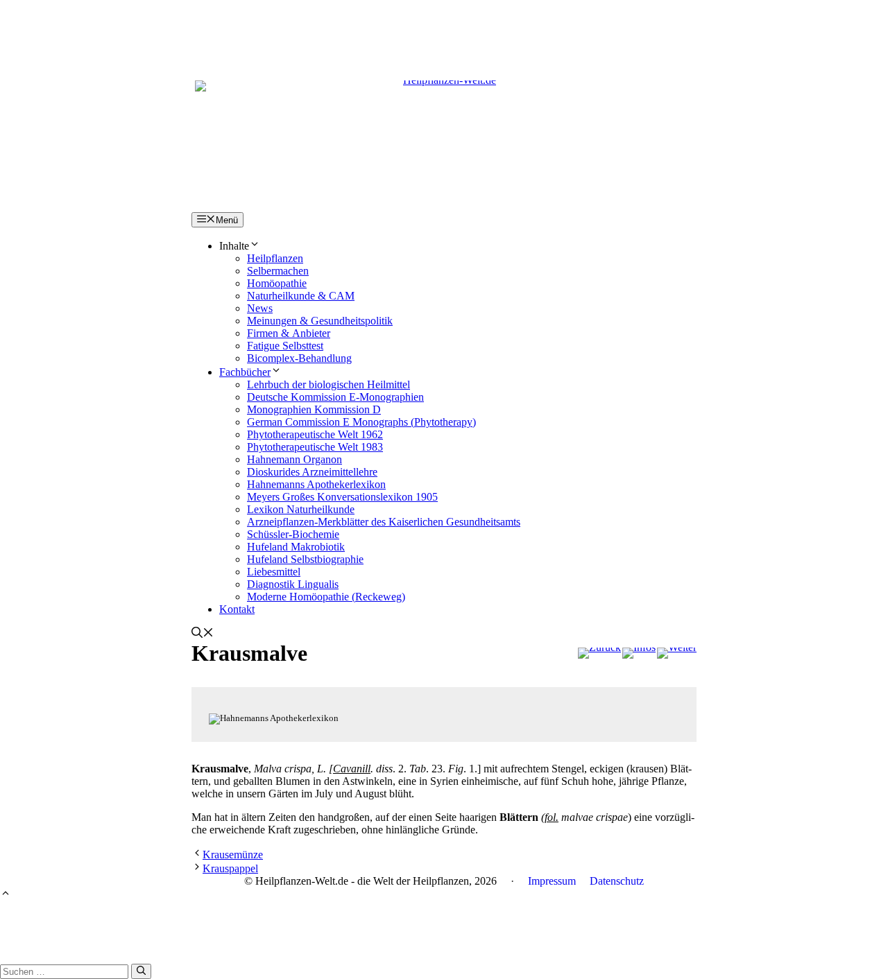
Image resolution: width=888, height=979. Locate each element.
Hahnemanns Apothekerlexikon (316, 484)
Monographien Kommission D (314, 409)
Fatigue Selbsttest (285, 346)
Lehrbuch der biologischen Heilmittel (328, 384)
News (260, 308)
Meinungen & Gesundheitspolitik (320, 321)
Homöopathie (277, 283)
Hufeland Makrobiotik (296, 547)
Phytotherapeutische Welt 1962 (315, 434)
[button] (202, 634)
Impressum (552, 881)
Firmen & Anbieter (288, 333)
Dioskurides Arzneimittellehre (312, 472)
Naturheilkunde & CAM (301, 296)
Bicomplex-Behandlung (299, 358)
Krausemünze (233, 854)
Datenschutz (617, 881)
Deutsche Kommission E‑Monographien (335, 397)
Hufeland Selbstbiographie (305, 559)
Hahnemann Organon (294, 459)
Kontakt (237, 609)
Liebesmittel (273, 572)
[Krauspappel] (677, 653)
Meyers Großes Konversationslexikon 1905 (342, 497)
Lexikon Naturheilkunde (301, 509)
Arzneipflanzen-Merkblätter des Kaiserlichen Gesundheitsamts (383, 522)
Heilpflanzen (275, 258)
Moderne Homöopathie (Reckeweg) (326, 597)
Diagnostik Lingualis (293, 584)
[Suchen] (141, 971)
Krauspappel (230, 868)
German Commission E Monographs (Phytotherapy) (361, 422)
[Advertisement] (444, 31)
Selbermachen (278, 271)
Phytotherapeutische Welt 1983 (315, 447)
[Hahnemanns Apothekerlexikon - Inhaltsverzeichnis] (639, 653)
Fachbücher (245, 372)
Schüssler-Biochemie (293, 534)
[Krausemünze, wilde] (599, 653)
